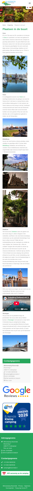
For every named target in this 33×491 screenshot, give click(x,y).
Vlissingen (11, 320)
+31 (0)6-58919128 (11, 372)
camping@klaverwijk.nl (12, 374)
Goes (5, 37)
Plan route (8, 380)
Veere (21, 97)
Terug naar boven (20, 488)
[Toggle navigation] (30, 3)
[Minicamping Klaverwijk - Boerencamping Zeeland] (9, 3)
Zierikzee (14, 231)
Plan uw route (8, 448)
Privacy (20, 486)
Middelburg (6, 145)
